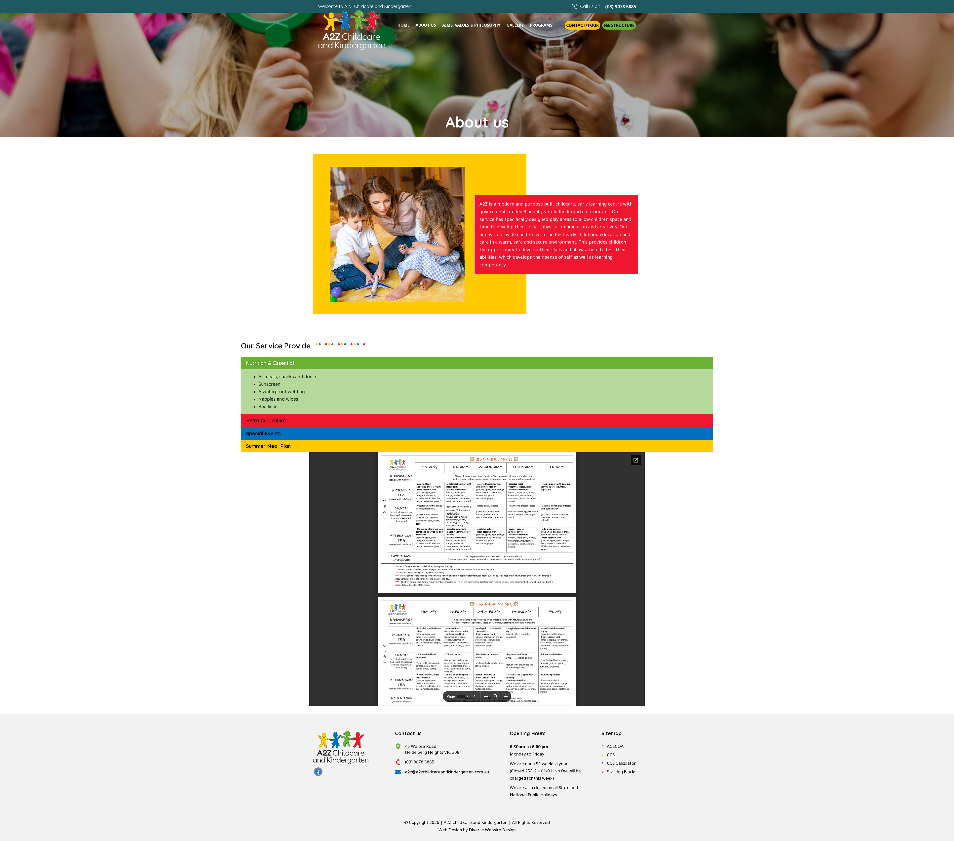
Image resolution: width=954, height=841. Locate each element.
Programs (541, 25)
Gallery (515, 25)
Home (403, 25)
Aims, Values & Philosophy (471, 25)
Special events (263, 433)
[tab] (477, 363)
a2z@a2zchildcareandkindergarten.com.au (447, 772)
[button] (582, 25)
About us (426, 25)
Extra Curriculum (266, 420)
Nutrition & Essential (270, 363)
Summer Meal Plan (268, 446)
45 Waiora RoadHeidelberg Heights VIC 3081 (433, 749)
